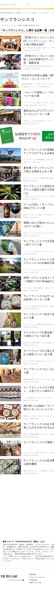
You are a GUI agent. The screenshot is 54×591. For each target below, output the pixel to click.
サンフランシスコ (17, 19)
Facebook (33, 580)
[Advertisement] (27, 55)
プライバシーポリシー (38, 577)
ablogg (19, 580)
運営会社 (33, 574)
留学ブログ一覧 (35, 582)
